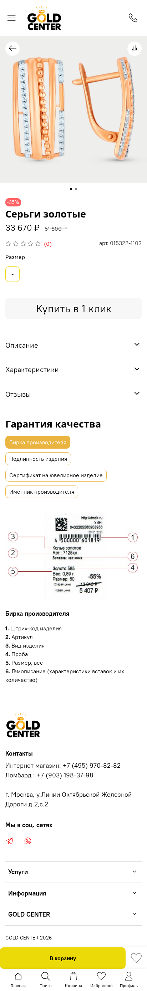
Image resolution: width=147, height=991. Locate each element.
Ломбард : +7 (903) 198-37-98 (49, 775)
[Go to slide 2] (76, 189)
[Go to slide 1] (71, 189)
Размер (15, 257)
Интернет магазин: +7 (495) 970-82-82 (63, 766)
